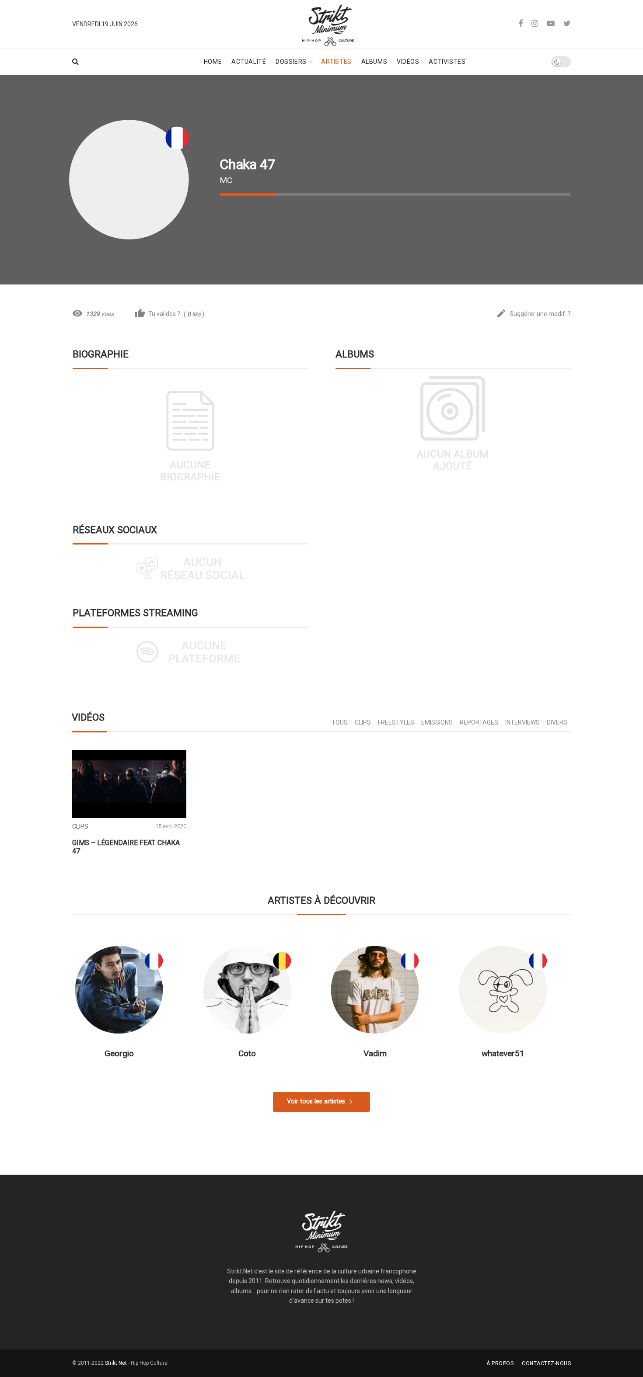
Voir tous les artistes (316, 1101)
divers (557, 722)
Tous (340, 722)
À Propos (500, 1363)
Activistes (447, 61)
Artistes (336, 61)
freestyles (396, 722)
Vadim (375, 1053)
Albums (374, 61)
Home (213, 61)
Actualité (248, 61)
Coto (247, 1053)
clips (363, 722)
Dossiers (291, 61)
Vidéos (408, 61)
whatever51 (503, 1053)
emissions (437, 722)
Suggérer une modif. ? (533, 314)
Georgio (119, 1053)
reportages (479, 722)
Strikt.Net (116, 1363)
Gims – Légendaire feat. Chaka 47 (126, 847)
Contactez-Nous (546, 1363)
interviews (522, 722)
